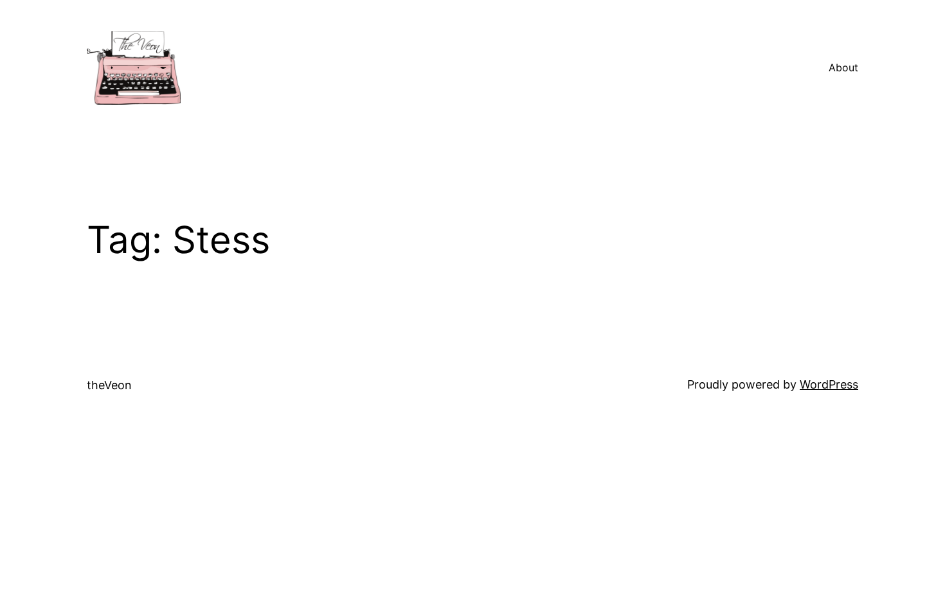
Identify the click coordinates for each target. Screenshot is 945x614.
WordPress (829, 384)
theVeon (109, 385)
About (843, 67)
